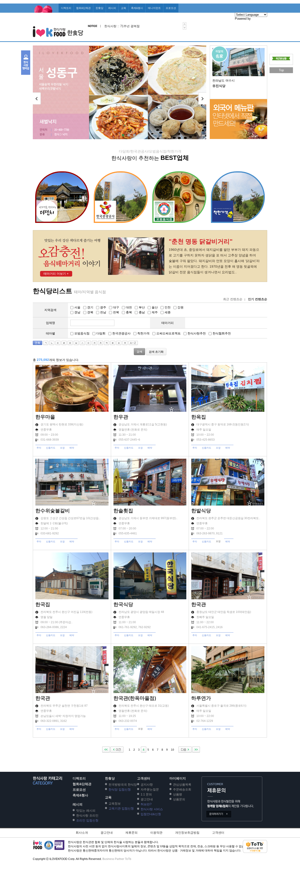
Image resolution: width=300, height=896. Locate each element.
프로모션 (171, 8)
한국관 (198, 604)
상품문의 (179, 799)
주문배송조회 (182, 789)
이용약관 (156, 832)
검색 (139, 351)
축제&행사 (137, 8)
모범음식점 (81, 333)
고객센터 (226, 16)
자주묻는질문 (150, 789)
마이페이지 (211, 16)
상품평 (177, 794)
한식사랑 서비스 (152, 809)
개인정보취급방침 (187, 832)
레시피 (112, 8)
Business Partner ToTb (116, 859)
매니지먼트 (154, 8)
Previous (37, 98)
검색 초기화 (156, 351)
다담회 (100, 333)
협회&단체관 (83, 8)
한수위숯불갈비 (52, 510)
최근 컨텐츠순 (232, 299)
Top (281, 70)
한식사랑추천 (196, 333)
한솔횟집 (123, 510)
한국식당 (123, 604)
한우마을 (45, 417)
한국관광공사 (121, 333)
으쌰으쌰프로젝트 (168, 333)
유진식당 (218, 86)
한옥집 (198, 417)
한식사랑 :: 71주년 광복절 (122, 26)
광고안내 (147, 799)
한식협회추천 (221, 333)
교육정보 (115, 803)
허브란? (146, 804)
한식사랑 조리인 (87, 815)
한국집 (42, 604)
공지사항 (147, 784)
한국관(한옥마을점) (134, 698)
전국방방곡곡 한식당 (123, 784)
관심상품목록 (182, 784)
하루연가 (201, 698)
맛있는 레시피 (85, 810)
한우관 (120, 417)
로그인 (183, 16)
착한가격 (143, 333)
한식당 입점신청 (120, 789)
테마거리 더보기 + (56, 273)
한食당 (99, 8)
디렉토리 (66, 8)
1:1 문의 (146, 794)
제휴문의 (131, 832)
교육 (123, 8)
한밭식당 (201, 510)
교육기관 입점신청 (121, 808)
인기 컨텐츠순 (257, 299)
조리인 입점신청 (87, 820)
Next (202, 98)
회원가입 (196, 16)
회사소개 (82, 832)
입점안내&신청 (151, 814)
